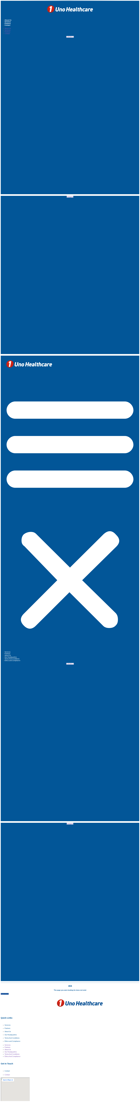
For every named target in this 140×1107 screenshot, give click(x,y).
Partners (8, 23)
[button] (70, 511)
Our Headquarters (11, 657)
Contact (7, 25)
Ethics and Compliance (12, 660)
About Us (8, 20)
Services (8, 22)
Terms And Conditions (12, 659)
